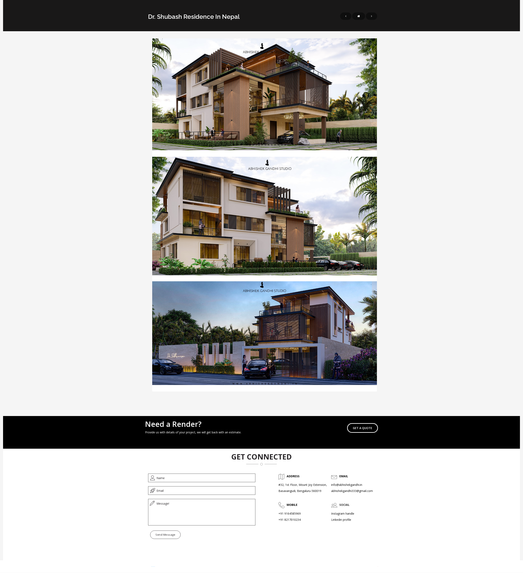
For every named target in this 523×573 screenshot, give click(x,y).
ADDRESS (293, 476)
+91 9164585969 (289, 513)
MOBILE (292, 505)
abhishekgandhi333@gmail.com (352, 491)
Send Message (165, 534)
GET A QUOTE (362, 428)
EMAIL (343, 476)
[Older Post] (371, 16)
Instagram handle (342, 513)
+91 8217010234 (289, 520)
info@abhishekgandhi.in (346, 485)
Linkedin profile (341, 520)
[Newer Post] (345, 16)
